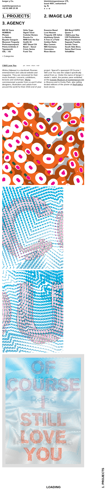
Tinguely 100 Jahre (53, 35)
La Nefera (6, 37)
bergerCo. (8, 1)
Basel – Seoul (29, 47)
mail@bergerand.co (11, 6)
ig (45, 6)
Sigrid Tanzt (28, 33)
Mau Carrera (49, 44)
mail (38, 65)
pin (24, 65)
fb (48, 6)
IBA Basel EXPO (72, 30)
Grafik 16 (27, 42)
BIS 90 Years (8, 30)
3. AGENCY (13, 23)
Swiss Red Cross (73, 49)
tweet (28, 65)
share (33, 65)
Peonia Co (28, 37)
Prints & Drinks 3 (10, 47)
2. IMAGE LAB (58, 16)
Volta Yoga (28, 30)
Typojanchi (7, 49)
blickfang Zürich (52, 37)
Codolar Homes (30, 35)
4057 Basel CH (30, 44)
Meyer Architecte (73, 40)
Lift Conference (72, 37)
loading (53, 487)
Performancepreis (10, 44)
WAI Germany (50, 47)
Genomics (49, 49)
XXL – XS (6, 52)
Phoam (5, 35)
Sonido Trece (71, 44)
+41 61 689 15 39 (10, 8)
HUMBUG (6, 33)
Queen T (69, 33)
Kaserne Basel (51, 30)
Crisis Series (29, 49)
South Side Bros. (73, 47)
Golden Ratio (50, 42)
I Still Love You (72, 35)
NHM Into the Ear (31, 40)
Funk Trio (27, 52)
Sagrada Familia (72, 42)
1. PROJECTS (15, 16)
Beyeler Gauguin (10, 40)
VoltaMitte (69, 52)
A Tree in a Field (51, 40)
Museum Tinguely (10, 42)
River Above (49, 52)
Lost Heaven (50, 33)
